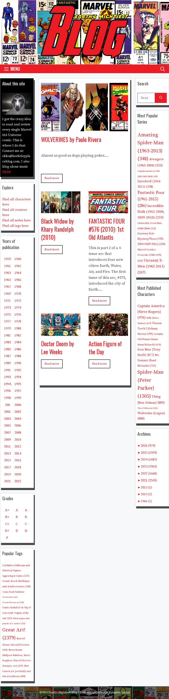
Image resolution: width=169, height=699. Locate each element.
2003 (7, 419)
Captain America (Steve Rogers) (151, 312)
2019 (7, 474)
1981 (7, 335)
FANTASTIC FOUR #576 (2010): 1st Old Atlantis (107, 229)
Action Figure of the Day (105, 347)
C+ (7, 524)
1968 (17, 287)
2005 (7, 425)
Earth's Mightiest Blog (63, 692)
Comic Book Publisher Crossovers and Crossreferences (13, 597)
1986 (17, 349)
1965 (7, 280)
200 (7, 405)
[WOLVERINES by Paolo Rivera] (84, 128)
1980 (17, 328)
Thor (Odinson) (147, 408)
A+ (7, 510)
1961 (7, 266)
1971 (7, 301)
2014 (17, 453)
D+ (7, 531)
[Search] (161, 98)
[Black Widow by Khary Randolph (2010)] (60, 210)
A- (26, 510)
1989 (7, 363)
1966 (17, 280)
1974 (17, 307)
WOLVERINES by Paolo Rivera (71, 139)
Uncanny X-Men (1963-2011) (150, 266)
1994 (17, 377)
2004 (17, 419)
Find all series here (16, 220)
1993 (7, 377)
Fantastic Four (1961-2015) (151, 199)
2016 (17, 460)
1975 (7, 315)
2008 (17, 433)
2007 (7, 433)
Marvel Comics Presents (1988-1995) (149, 255)
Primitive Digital (119, 692)
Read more (52, 178)
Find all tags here (15, 226)
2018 (17, 467)
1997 (17, 391)
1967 (7, 287)
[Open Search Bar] (162, 68)
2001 (7, 412)
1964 (17, 273)
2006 (17, 425)
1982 (17, 335)
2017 (7, 467)
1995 (17, 384)
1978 (17, 321)
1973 (7, 307)
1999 (17, 398)
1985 (7, 349)
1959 (7, 259)
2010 (17, 440)
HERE (6, 172)
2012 (17, 446)
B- (26, 517)
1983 (7, 342)
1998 (7, 398)
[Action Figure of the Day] (108, 332)
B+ (7, 517)
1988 (17, 356)
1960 (17, 259)
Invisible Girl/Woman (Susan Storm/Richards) (150, 339)
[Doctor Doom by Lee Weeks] (60, 332)
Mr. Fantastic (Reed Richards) (148, 360)
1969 (7, 294)
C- (26, 524)
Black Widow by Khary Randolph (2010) (57, 229)
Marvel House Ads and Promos (15, 644)
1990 (17, 363)
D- (26, 531)
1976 (17, 315)
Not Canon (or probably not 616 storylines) (16, 671)
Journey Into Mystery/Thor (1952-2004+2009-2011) (151, 239)
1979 (7, 328)
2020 (17, 474)
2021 (7, 481)
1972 (17, 301)
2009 (7, 440)
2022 (17, 481)
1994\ (7, 384)
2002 (17, 412)
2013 (7, 453)
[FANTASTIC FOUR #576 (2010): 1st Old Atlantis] (108, 210)
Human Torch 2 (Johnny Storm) (149, 329)
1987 (7, 356)
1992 (17, 370)
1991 (7, 370)
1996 (7, 391)
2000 (17, 405)
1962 (17, 266)
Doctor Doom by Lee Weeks (57, 347)
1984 (17, 342)
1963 (7, 273)
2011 (7, 446)
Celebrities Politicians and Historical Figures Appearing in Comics (16, 570)
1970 (17, 294)
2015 (7, 460)
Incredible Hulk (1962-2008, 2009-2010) (150, 212)
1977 (7, 321)
